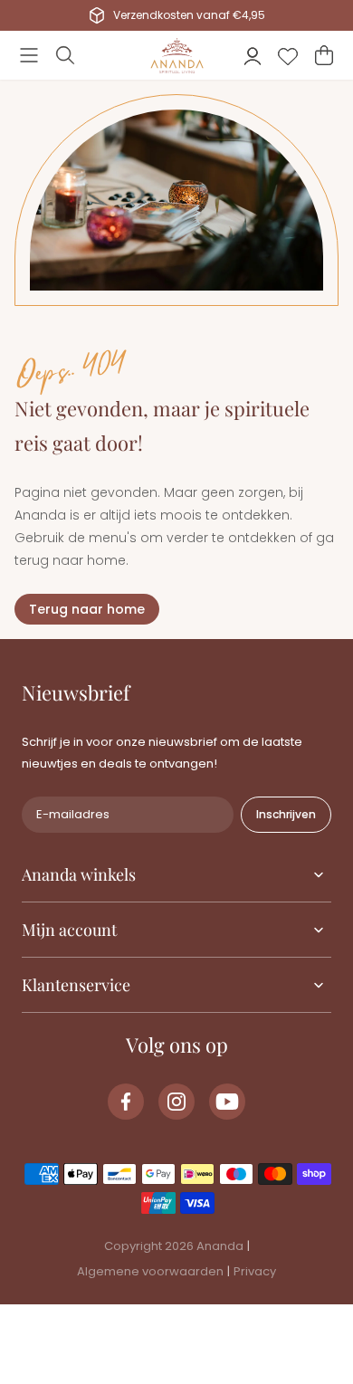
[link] (126, 1101)
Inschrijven (286, 814)
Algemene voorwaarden (150, 1271)
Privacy (255, 1271)
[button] (28, 55)
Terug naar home (87, 609)
